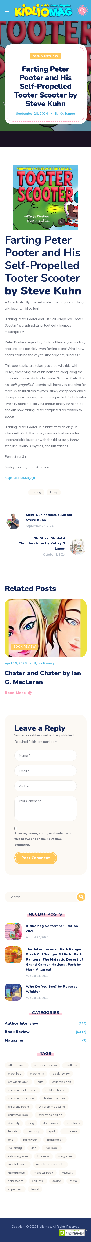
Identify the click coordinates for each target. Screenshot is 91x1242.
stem (73, 1181)
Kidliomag (67, 113)
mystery (67, 1172)
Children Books (56, 1090)
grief (11, 1139)
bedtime (71, 1065)
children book (61, 1082)
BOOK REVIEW (61, 1073)
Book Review (45, 56)
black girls (37, 1073)
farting (36, 492)
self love (38, 1181)
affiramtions (16, 1065)
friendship (33, 1131)
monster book (43, 1172)
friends (13, 1131)
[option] (45, 648)
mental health (17, 1164)
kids (33, 1148)
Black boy (14, 1073)
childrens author (54, 1098)
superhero (15, 1189)
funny (54, 492)
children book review (22, 1090)
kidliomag (15, 1148)
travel (35, 1189)
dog (31, 1123)
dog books (50, 1123)
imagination (55, 1139)
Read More (15, 692)
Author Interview (21, 1023)
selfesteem (15, 1181)
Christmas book (18, 1115)
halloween (30, 1139)
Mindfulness (16, 1172)
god (52, 1131)
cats (40, 1082)
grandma (70, 1131)
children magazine (21, 1098)
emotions (73, 1123)
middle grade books (50, 1164)
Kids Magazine (18, 1156)
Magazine (14, 1040)
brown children (18, 1082)
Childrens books (19, 1106)
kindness (43, 1156)
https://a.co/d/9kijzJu (20, 478)
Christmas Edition (50, 1115)
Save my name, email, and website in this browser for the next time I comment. (42, 838)
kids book (51, 1148)
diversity (13, 1123)
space (56, 1181)
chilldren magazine (52, 1106)
